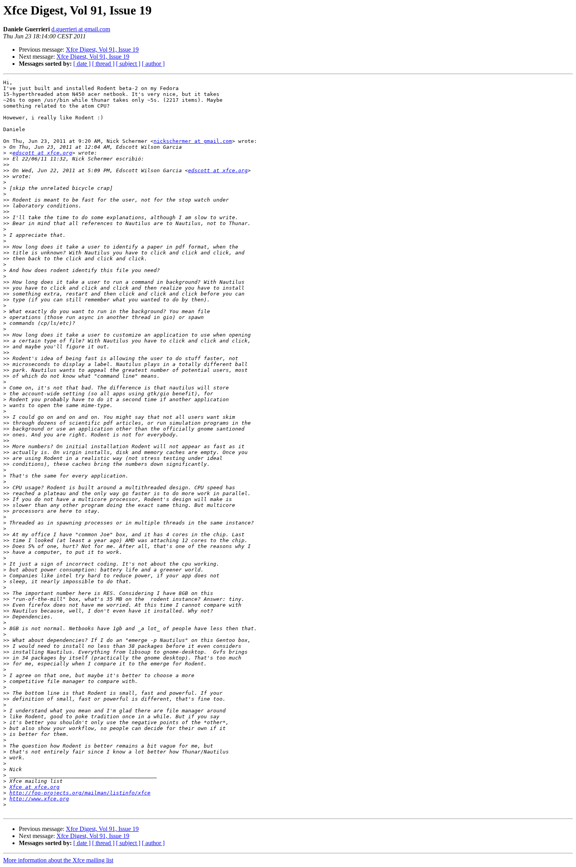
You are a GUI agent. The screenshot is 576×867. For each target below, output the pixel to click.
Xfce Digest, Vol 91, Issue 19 (102, 49)
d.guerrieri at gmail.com (80, 29)
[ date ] (82, 63)
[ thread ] (103, 63)
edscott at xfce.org (42, 153)
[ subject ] (128, 63)
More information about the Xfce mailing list (58, 860)
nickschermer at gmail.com (193, 141)
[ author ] (153, 63)
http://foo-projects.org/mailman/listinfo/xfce (79, 793)
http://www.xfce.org (39, 799)
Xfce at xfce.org (34, 787)
